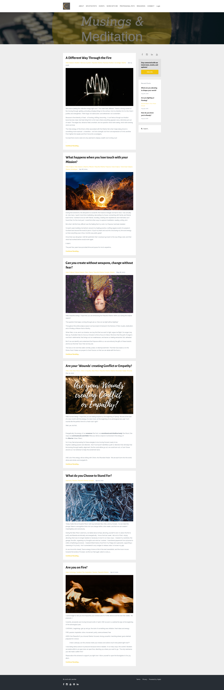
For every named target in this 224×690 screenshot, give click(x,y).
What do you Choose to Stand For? (89, 475)
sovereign (117, 63)
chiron (83, 371)
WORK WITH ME (112, 6)
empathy (88, 371)
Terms (138, 679)
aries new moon (74, 371)
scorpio (106, 272)
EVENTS (101, 6)
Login (158, 6)
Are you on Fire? (76, 567)
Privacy (144, 679)
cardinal (79, 572)
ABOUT (81, 6)
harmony (69, 480)
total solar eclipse (126, 167)
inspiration (88, 572)
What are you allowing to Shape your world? (149, 89)
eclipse (71, 272)
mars (86, 272)
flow (151, 103)
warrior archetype (71, 169)
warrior (123, 63)
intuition (77, 63)
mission (91, 167)
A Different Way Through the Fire (88, 58)
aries (67, 272)
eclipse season (79, 272)
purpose (108, 167)
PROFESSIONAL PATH (127, 6)
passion (74, 480)
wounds (129, 371)
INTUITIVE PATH (91, 6)
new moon (95, 371)
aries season (70, 63)
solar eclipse (115, 167)
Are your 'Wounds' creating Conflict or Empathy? (99, 366)
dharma (85, 167)
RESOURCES (141, 6)
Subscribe (150, 72)
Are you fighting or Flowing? (147, 99)
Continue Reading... (72, 146)
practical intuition (108, 63)
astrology (72, 572)
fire (83, 572)
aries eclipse (70, 167)
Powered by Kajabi (155, 679)
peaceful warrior (97, 63)
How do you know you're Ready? (147, 114)
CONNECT (150, 6)
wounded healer (120, 371)
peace (91, 272)
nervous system (85, 63)
